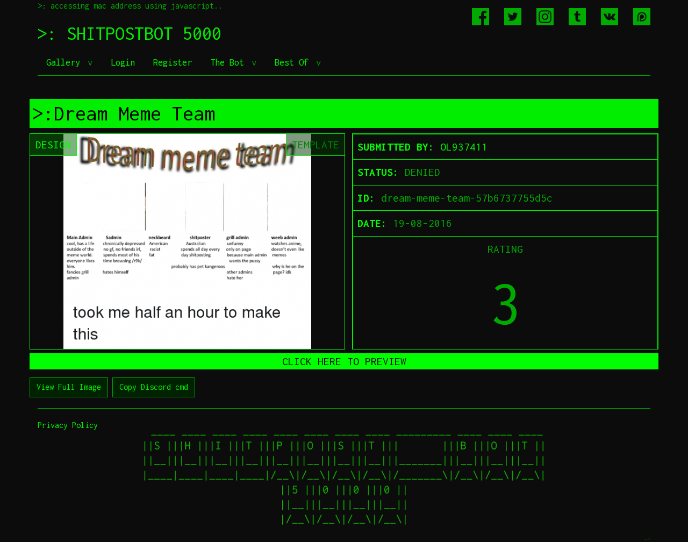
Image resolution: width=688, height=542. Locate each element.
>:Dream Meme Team (123, 113)
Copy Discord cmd (153, 386)
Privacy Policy (68, 425)
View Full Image (69, 386)
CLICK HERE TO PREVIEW (344, 361)
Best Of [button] (294, 62)
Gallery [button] (65, 62)
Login (123, 62)
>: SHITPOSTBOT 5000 (129, 33)
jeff (647, 539)
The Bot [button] (229, 62)
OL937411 (464, 147)
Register (172, 62)
